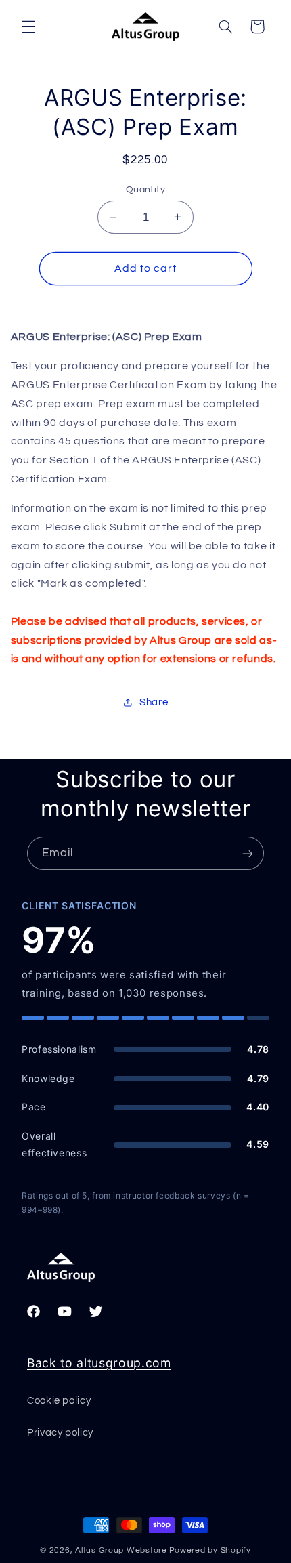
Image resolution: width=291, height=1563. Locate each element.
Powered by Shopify (210, 1550)
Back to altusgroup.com (99, 1363)
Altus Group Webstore (121, 1550)
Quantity (145, 189)
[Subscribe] (247, 853)
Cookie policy (59, 1401)
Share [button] (153, 702)
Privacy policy (60, 1432)
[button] (28, 26)
